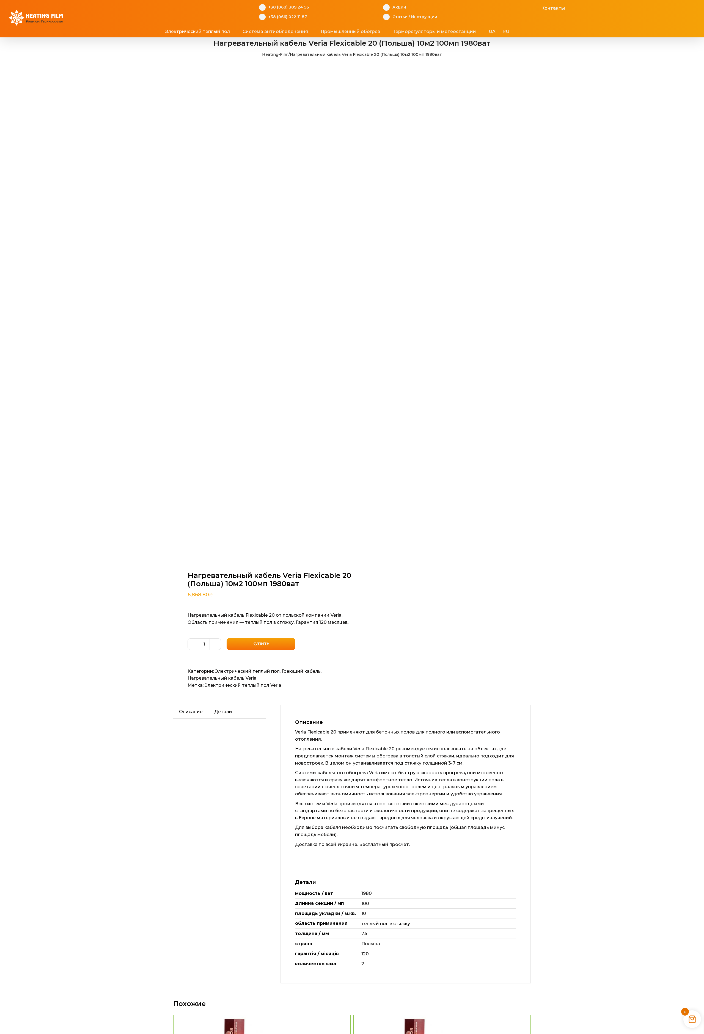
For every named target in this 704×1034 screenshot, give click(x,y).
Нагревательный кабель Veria (222, 678)
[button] (530, 31)
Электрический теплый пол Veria (243, 685)
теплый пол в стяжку (385, 923)
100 (365, 903)
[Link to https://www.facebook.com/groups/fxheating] (509, 7)
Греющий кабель (301, 671)
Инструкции (424, 16)
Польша (370, 943)
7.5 (364, 933)
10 (363, 913)
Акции (399, 7)
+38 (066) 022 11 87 (287, 16)
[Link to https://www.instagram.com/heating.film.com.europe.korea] (518, 7)
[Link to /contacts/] (535, 7)
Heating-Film (275, 54)
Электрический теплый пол (247, 671)
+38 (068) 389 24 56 (288, 7)
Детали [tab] (223, 711)
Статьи (400, 16)
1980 (366, 893)
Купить (261, 643)
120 (365, 953)
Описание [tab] (191, 711)
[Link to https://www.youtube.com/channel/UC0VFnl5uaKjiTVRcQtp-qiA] (526, 7)
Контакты (553, 8)
